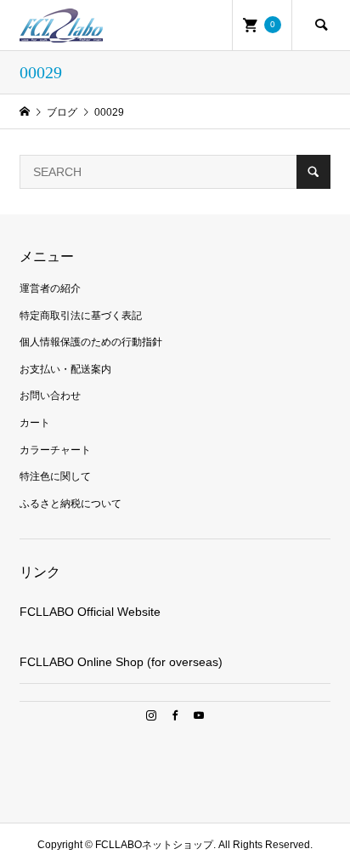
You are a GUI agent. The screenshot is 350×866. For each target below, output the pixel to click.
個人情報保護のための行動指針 (91, 342)
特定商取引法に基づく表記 (81, 316)
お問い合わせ (50, 396)
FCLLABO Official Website (90, 611)
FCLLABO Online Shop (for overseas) (121, 662)
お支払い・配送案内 (65, 369)
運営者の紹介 (50, 288)
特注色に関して (55, 476)
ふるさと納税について (70, 504)
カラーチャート (55, 450)
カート (35, 423)
